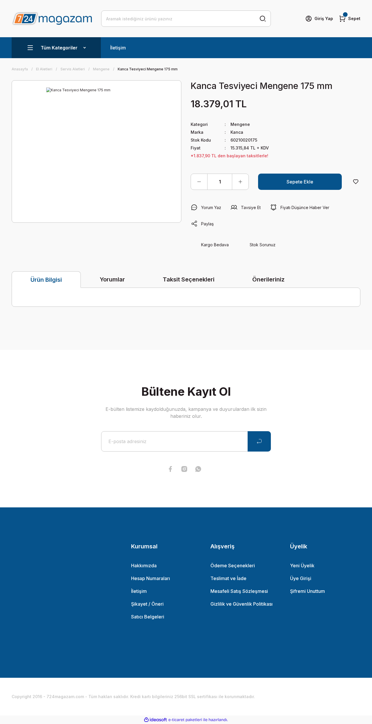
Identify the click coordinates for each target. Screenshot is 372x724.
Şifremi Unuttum (307, 591)
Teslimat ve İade (228, 578)
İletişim (118, 48)
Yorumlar (112, 279)
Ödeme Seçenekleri (232, 565)
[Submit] (259, 441)
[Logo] (52, 18)
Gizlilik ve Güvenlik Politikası (241, 604)
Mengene (240, 124)
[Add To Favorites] (355, 181)
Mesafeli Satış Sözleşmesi (239, 591)
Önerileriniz (268, 279)
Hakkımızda (144, 565)
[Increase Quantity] (240, 182)
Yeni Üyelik (302, 565)
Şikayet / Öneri (147, 604)
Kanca (236, 132)
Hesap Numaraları (150, 578)
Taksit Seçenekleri (188, 279)
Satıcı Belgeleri (147, 617)
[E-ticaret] (185, 720)
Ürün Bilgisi (46, 279)
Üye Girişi (300, 578)
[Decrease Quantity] (199, 182)
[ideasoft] (155, 720)
